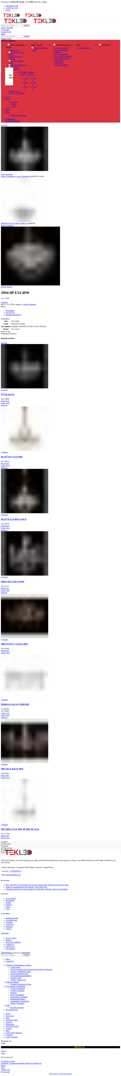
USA (8, 909)
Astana (8, 903)
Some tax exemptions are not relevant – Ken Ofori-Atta (26, 887)
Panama (9, 905)
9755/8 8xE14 (7, 394)
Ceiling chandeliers (61, 48)
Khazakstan (10, 901)
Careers (9, 929)
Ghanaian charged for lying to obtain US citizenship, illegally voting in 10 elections (37, 889)
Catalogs (13, 104)
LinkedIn (9, 922)
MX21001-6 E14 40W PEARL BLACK (20, 829)
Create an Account (8, 1061)
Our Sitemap (10, 949)
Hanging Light (14, 91)
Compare (9, 1035)
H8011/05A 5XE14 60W (12, 581)
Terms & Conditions (13, 942)
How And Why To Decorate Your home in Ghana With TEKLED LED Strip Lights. (37, 885)
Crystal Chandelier (61, 50)
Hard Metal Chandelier (62, 56)
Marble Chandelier (61, 65)
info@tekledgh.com (13, 875)
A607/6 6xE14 (6, 287)
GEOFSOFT (26, 953)
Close (3, 1043)
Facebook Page (11, 920)
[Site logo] (12, 17)
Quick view (5, 403)
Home (3, 176)
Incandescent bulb (84, 48)
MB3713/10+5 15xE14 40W (14, 644)
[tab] (63, 311)
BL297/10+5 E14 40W (12, 457)
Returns (8, 940)
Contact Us (10, 925)
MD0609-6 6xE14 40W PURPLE (14, 223)
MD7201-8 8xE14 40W (12, 769)
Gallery (13, 106)
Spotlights (14, 69)
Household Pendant (61, 59)
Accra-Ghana (11, 898)
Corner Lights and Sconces (15, 58)
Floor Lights (26, 972)
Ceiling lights (14, 50)
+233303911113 (15, 871)
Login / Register (12, 1037)
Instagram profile (12, 918)
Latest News (10, 947)
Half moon (23, 65)
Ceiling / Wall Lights (16, 93)
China (8, 907)
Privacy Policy (11, 938)
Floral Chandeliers (61, 54)
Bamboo (57, 52)
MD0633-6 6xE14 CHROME (15, 704)
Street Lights (26, 984)
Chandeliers (10, 176)
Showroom (14, 102)
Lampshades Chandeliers (59, 62)
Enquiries (9, 927)
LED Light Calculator (18, 115)
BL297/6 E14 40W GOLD (13, 519)
